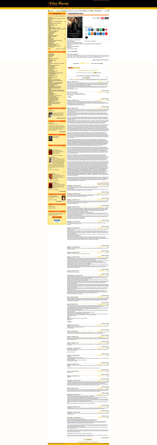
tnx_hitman (70, 417)
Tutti (74, 79)
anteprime (62, 8)
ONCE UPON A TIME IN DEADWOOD (54, 79)
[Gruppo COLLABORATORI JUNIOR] (67, 193)
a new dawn (50, 17)
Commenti (70, 67)
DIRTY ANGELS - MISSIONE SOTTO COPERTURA (56, 63)
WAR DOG (50, 104)
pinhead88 (69, 325)
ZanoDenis (69, 199)
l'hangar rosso (51, 32)
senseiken (69, 364)
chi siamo (91, 443)
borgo (49, 20)
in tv (58, 8)
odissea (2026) (51, 39)
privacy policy (99, 443)
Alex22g (68, 336)
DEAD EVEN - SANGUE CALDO (53, 58)
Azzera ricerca (98, 72)
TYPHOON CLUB (51, 101)
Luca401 (68, 371)
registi (87, 8)
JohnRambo (69, 221)
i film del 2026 (82, 443)
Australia (75, 46)
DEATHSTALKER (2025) (52, 60)
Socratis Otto (79, 42)
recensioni (95, 8)
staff (88, 443)
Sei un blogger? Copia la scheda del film (101, 59)
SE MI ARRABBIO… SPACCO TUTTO (54, 86)
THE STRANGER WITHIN (52, 96)
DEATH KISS (50, 59)
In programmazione (57, 13)
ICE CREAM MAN (51, 69)
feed (101, 8)
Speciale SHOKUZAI (56, 136)
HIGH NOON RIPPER (51, 66)
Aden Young (93, 43)
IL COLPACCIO (50, 70)
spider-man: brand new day (53, 44)
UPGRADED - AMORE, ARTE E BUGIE (54, 102)
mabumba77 (69, 406)
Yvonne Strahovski (75, 43)
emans (70, 193)
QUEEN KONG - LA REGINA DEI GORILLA (55, 83)
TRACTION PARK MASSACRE (53, 100)
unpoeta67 (69, 252)
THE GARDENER (51, 94)
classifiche (80, 8)
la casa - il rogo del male (53, 30)
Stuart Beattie (72, 41)
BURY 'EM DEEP (51, 55)
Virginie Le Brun (98, 43)
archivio (66, 8)
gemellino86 (69, 412)
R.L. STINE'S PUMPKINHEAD (53, 84)
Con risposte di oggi (103, 79)
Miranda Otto (69, 43)
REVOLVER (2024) (51, 85)
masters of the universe (53, 35)
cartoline (86, 443)
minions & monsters (52, 36)
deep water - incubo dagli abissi (54, 23)
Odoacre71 (69, 247)
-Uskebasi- (69, 206)
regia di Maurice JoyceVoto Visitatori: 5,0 (52, 207)
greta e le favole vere (52, 25)
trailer (76, 8)
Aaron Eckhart (73, 42)
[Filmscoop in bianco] (107, 10)
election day (50, 24)
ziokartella (70, 348)
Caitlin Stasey (81, 43)
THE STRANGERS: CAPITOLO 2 (53, 97)
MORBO (49, 78)
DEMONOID (50, 61)
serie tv (70, 8)
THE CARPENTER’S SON (52, 93)
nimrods (50, 37)
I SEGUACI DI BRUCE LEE (52, 68)
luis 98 (68, 304)
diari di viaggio (107, 443)
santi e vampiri (51, 42)
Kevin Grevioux (87, 43)
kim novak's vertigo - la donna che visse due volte (57, 29)
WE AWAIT (50, 105)
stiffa (68, 92)
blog (73, 8)
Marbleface (69, 355)
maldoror (50, 34)
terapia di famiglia (52, 45)
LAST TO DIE (50, 76)
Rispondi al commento (105, 90)
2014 (76, 48)
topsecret (69, 100)
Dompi (68, 108)
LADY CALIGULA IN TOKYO (52, 75)
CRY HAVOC (50, 56)
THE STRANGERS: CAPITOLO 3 (53, 98)
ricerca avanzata (97, 10)
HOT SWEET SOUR (51, 67)
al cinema (54, 8)
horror (71, 47)
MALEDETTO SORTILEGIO (52, 77)
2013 (81, 13)
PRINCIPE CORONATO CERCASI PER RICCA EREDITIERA (55, 81)
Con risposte (81, 79)
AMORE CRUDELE (51, 54)
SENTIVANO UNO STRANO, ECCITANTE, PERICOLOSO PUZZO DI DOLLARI (54, 88)
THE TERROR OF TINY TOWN (53, 99)
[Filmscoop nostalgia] (108, 10)
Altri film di (72, 51)
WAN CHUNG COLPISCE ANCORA (53, 103)
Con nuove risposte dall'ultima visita (91, 79)
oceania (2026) (51, 38)
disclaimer (94, 443)
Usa (73, 46)
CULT (49, 57)
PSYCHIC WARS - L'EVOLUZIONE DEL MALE (55, 82)
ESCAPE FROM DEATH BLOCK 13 (53, 65)
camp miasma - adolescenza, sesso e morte (55, 22)
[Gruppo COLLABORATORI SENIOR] (67, 380)
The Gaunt (70, 380)
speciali (84, 8)
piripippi (68, 388)
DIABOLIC (50, 62)
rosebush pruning (52, 41)
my (103, 8)
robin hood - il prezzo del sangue (55, 40)
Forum (78, 67)
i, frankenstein (73, 13)
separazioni (50, 43)
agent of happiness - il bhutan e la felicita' (56, 18)
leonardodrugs (69, 185)
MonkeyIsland (69, 394)
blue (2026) (50, 19)
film (65, 48)
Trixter (68, 297)
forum (99, 8)
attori (91, 8)
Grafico (101, 63)
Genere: (80, 10)
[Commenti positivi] (76, 79)
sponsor (103, 443)
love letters (50, 33)
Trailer (75, 67)
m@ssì (68, 331)
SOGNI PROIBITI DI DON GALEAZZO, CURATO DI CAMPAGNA (56, 91)
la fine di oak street (52, 31)
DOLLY (49, 64)
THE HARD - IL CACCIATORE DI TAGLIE (54, 95)
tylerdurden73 (71, 275)
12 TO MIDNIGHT (51, 53)
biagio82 (68, 81)
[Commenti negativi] (77, 79)
